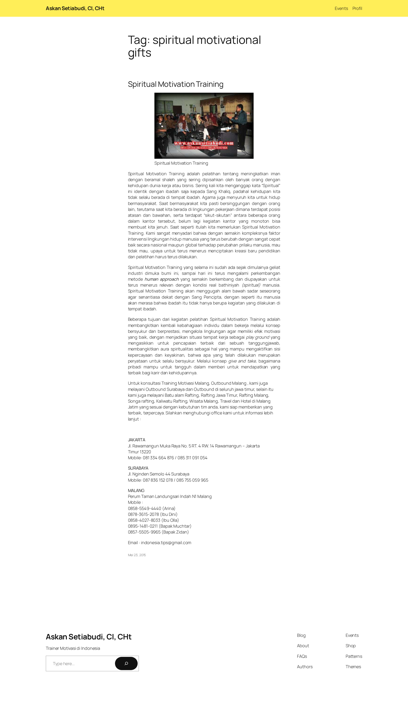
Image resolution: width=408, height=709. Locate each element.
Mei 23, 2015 (137, 555)
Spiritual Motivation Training (176, 84)
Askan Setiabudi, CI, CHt (75, 8)
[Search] (126, 663)
